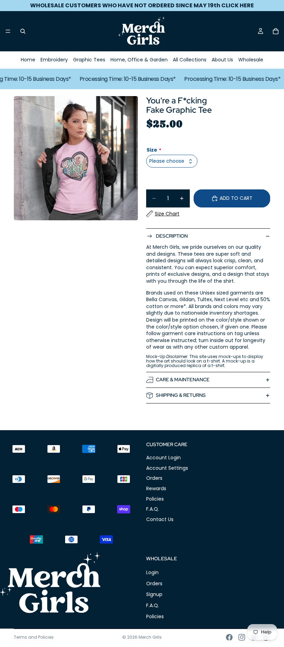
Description (172, 236)
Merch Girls (150, 637)
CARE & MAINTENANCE (183, 379)
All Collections (189, 59)
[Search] (22, 31)
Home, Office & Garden (139, 59)
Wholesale (250, 59)
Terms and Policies (34, 637)
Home (28, 59)
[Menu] (8, 31)
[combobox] (172, 161)
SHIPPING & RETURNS (181, 395)
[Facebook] (229, 637)
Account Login (163, 457)
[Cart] (275, 31)
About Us (222, 59)
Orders (154, 478)
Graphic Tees (89, 59)
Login (152, 572)
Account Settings (167, 468)
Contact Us (160, 519)
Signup (154, 594)
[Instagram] (242, 637)
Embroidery (54, 59)
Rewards (156, 488)
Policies (155, 498)
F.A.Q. (152, 509)
